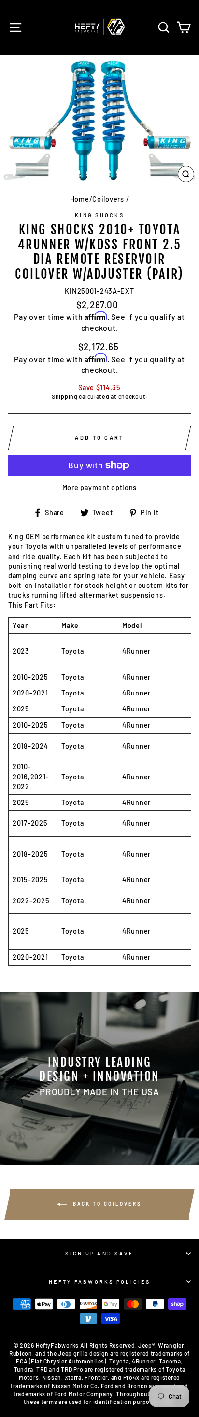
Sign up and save (99, 1253)
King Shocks (99, 215)
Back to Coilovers (106, 1203)
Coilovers (108, 199)
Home (79, 199)
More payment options (99, 487)
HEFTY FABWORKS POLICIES (99, 1282)
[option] (99, 1078)
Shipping (65, 396)
